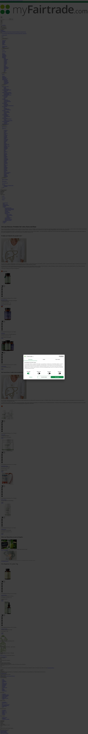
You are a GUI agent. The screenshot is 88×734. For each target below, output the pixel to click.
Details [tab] (44, 359)
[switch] (39, 373)
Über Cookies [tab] (58, 359)
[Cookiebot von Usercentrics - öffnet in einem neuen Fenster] (60, 356)
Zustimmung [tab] (30, 359)
